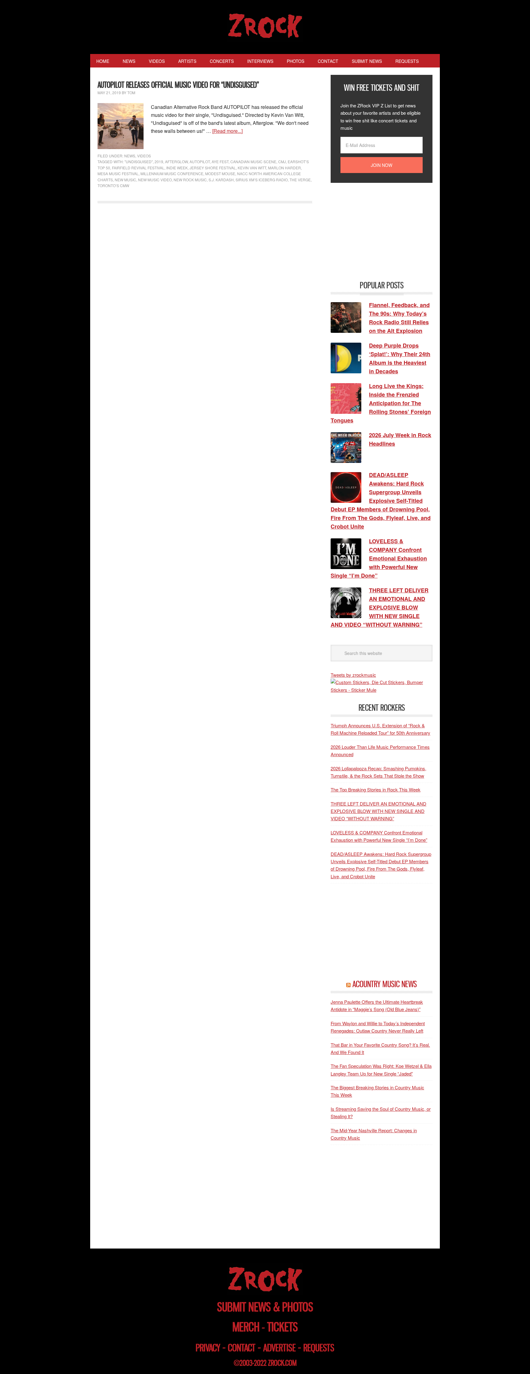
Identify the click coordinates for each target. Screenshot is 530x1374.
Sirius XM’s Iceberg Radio (262, 179)
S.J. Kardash (221, 179)
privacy (208, 1348)
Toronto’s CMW (113, 185)
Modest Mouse (220, 173)
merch (245, 1326)
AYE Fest (220, 161)
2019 (159, 161)
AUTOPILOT (200, 161)
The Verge (300, 179)
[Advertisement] (377, 231)
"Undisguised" (139, 161)
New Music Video (155, 179)
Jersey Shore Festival (213, 167)
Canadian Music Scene (253, 161)
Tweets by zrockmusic (353, 675)
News (129, 155)
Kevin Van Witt (252, 167)
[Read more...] (227, 130)
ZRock (265, 26)
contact (241, 1348)
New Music (125, 179)
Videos (144, 155)
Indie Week (177, 167)
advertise (279, 1348)
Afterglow (176, 161)
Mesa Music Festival (118, 173)
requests (318, 1348)
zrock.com (282, 1363)
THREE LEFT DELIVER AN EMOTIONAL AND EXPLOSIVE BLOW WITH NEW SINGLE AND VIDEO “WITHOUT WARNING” (378, 811)
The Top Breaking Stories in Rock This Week (376, 789)
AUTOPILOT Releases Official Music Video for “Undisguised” (178, 85)
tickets (282, 1326)
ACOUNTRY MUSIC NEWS (384, 984)
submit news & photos (265, 1306)
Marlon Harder (284, 167)
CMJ (282, 161)
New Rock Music (190, 179)
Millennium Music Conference (171, 173)
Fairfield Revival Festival (138, 167)
